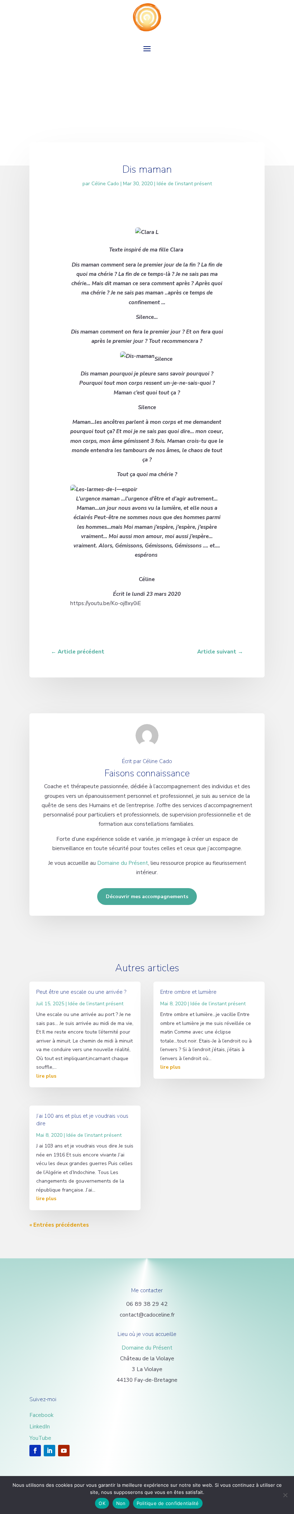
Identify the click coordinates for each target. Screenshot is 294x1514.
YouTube (40, 1438)
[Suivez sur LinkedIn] (49, 1450)
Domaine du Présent (122, 863)
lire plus (46, 1076)
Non (121, 1503)
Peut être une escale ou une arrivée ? (81, 992)
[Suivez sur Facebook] (35, 1450)
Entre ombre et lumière (188, 992)
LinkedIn (39, 1426)
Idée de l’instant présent (184, 183)
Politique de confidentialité (168, 1503)
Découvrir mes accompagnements (147, 896)
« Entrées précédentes (59, 1224)
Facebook (41, 1415)
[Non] (285, 1495)
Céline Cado (105, 183)
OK (102, 1503)
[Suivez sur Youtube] (64, 1450)
